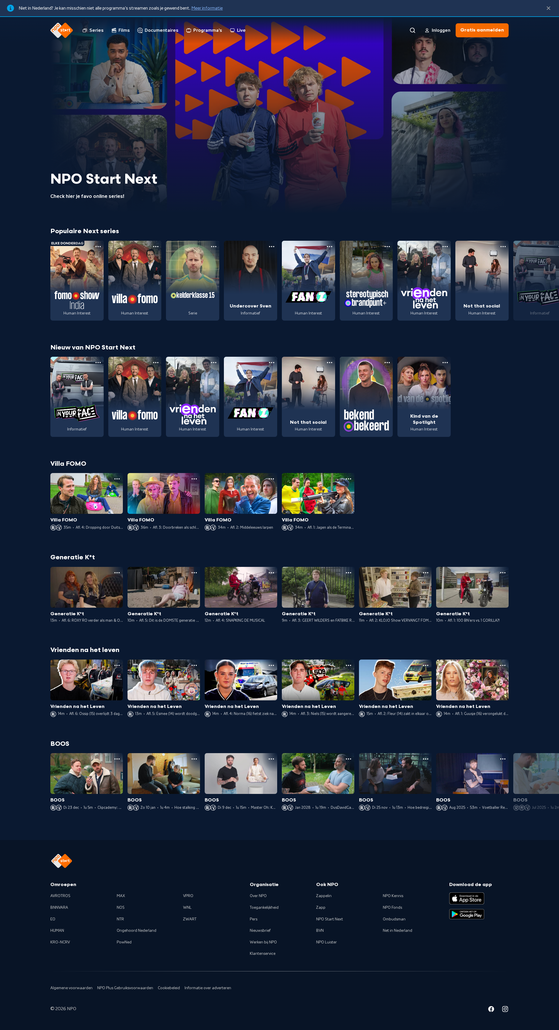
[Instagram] (505, 1010)
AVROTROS (60, 896)
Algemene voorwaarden (71, 988)
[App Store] (466, 898)
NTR (120, 919)
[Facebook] (491, 1010)
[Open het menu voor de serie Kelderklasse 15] (213, 246)
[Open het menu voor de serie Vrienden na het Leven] (445, 246)
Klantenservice (262, 954)
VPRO (188, 896)
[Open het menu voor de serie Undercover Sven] (271, 246)
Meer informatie (207, 8)
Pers (253, 919)
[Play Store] (466, 914)
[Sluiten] (548, 8)
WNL (187, 908)
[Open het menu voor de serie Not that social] (503, 246)
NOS (121, 908)
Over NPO (258, 896)
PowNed (124, 942)
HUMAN (57, 931)
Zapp (321, 908)
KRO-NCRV (60, 942)
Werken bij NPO (263, 942)
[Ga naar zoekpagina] (412, 30)
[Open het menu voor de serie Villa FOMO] (155, 246)
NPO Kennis (393, 896)
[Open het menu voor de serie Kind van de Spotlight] (445, 362)
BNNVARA (59, 908)
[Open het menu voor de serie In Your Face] (98, 362)
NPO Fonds (392, 908)
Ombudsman (394, 919)
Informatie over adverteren (208, 988)
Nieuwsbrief (260, 931)
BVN (320, 931)
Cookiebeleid (169, 988)
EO (52, 919)
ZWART (190, 919)
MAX (121, 896)
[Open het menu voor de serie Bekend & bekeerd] (387, 362)
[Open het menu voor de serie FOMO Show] (98, 246)
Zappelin (324, 896)
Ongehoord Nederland (136, 931)
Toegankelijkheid (264, 908)
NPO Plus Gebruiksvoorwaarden (125, 988)
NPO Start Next (329, 919)
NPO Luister (326, 942)
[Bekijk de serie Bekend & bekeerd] (366, 397)
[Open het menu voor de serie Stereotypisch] (387, 246)
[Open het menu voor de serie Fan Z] (329, 246)
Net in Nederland (397, 931)
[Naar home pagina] (61, 30)
